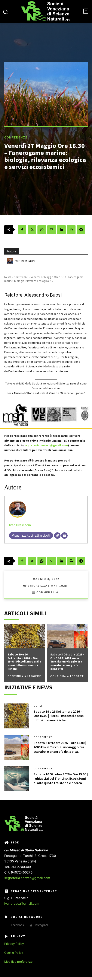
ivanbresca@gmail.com (21, 903)
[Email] (51, 229)
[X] (32, 229)
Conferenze (16, 137)
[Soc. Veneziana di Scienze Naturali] (45, 11)
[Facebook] (22, 229)
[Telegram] (81, 229)
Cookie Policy (13, 952)
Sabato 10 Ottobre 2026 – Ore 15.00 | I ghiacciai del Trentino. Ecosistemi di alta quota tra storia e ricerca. (61, 778)
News (7, 277)
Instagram (41, 925)
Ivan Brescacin (25, 261)
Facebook (17, 925)
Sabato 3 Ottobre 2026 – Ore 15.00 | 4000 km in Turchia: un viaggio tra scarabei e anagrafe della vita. (67, 661)
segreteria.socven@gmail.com (27, 878)
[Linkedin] (61, 229)
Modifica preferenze (18, 961)
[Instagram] (31, 925)
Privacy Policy (14, 943)
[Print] (71, 229)
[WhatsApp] (41, 229)
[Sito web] (57, 535)
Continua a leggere (24, 676)
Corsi (38, 706)
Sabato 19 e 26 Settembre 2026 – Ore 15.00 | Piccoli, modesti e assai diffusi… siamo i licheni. (24, 661)
